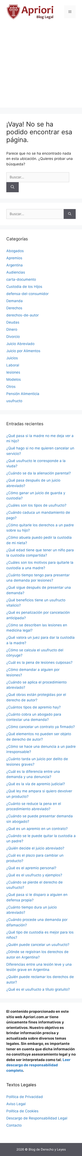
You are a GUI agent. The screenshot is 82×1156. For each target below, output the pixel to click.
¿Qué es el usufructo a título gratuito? (38, 989)
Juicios (12, 358)
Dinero (11, 329)
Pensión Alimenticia (22, 394)
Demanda (14, 301)
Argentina (14, 265)
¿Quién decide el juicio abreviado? (35, 848)
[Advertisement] (41, 67)
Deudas (12, 322)
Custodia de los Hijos (24, 286)
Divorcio (13, 336)
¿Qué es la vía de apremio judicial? (35, 784)
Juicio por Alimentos (23, 351)
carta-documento (21, 279)
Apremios (14, 258)
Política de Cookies (22, 1111)
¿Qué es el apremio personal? (31, 868)
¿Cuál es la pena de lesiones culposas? (39, 662)
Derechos (14, 308)
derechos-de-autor (22, 315)
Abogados (15, 251)
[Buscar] (12, 187)
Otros (11, 386)
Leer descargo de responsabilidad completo (38, 1065)
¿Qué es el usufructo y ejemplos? (34, 875)
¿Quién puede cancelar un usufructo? (37, 945)
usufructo (14, 401)
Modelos (13, 379)
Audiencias (15, 272)
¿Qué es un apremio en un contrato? (37, 829)
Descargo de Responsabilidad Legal (36, 1118)
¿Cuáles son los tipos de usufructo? (36, 505)
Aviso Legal (16, 1104)
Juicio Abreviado (20, 344)
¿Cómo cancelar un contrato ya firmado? (40, 727)
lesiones (13, 372)
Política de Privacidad (24, 1097)
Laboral (12, 365)
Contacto (14, 1125)
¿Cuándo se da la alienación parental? (38, 473)
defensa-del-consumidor (27, 294)
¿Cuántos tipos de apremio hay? (33, 707)
